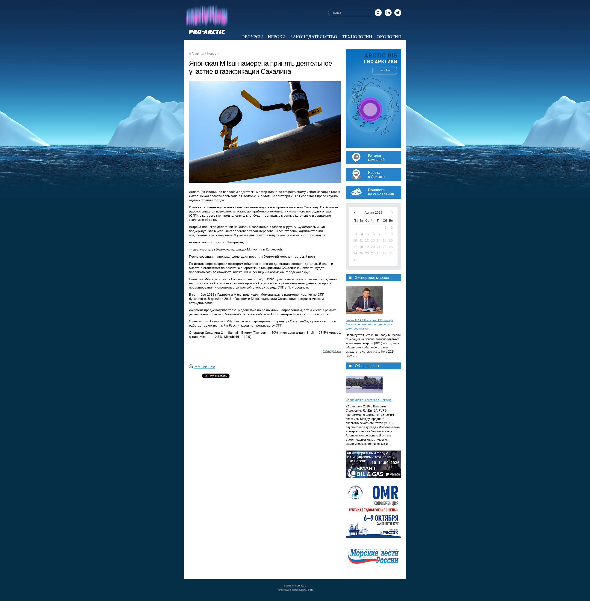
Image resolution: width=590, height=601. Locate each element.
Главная (198, 53)
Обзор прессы (260, 44)
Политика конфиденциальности (295, 589)
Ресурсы (252, 36)
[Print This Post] (191, 367)
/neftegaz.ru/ (332, 351)
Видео (343, 44)
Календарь (369, 44)
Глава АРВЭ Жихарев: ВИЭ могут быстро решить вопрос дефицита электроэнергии (369, 324)
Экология (389, 36)
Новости (227, 44)
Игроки (277, 36)
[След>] (392, 212)
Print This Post (204, 367)
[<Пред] (354, 212)
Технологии (357, 36)
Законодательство (313, 36)
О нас (394, 44)
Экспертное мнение (306, 44)
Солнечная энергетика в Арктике (369, 400)
